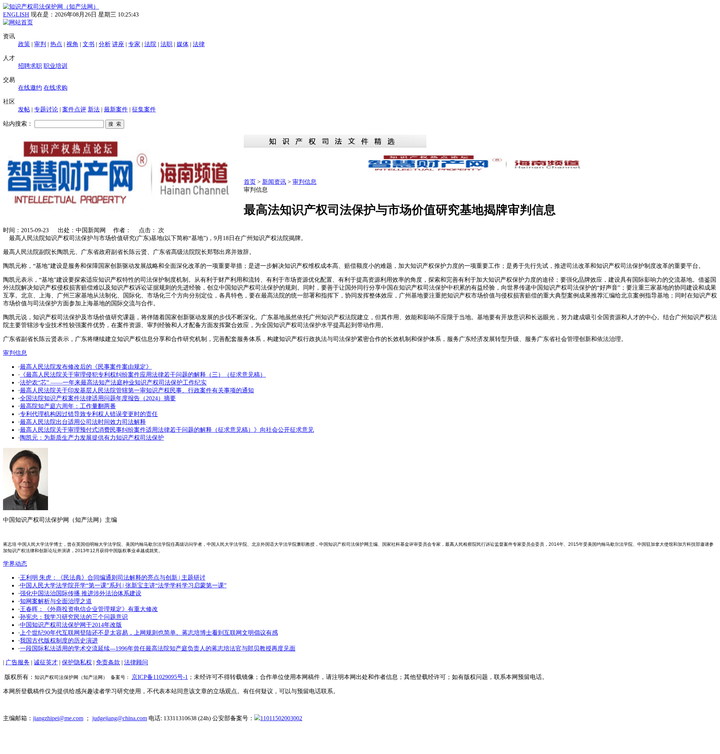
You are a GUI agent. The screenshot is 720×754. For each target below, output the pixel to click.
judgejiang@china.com (119, 718)
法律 (199, 44)
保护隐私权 (77, 662)
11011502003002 (281, 718)
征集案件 (144, 109)
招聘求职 (30, 66)
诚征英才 (46, 662)
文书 (88, 44)
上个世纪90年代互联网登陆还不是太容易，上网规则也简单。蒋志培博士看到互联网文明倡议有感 (149, 632)
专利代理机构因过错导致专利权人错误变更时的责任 (89, 414)
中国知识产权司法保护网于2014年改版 (71, 625)
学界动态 (15, 563)
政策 (24, 44)
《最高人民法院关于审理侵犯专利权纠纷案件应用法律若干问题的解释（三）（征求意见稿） (143, 374)
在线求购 (56, 87)
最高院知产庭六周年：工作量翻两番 (68, 406)
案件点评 (74, 109)
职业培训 (56, 66)
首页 (250, 182)
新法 (94, 109)
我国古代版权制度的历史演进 (59, 640)
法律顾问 (136, 662)
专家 (134, 44)
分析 (105, 44)
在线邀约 (30, 87)
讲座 (118, 44)
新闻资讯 (274, 182)
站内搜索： (18, 123)
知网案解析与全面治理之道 (56, 601)
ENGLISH (16, 14)
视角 (72, 44)
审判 (40, 44)
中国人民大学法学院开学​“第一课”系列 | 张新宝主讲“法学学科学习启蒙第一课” (123, 585)
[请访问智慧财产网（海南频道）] (480, 170)
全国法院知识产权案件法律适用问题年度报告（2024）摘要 (98, 398)
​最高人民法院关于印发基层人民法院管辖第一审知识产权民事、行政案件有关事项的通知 (137, 390)
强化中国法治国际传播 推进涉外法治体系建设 (80, 593)
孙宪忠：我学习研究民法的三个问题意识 (74, 617)
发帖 (24, 109)
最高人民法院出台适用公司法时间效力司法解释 (83, 422)
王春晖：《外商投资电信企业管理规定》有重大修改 (89, 609)
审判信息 (304, 182)
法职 (166, 44)
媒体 (183, 44)
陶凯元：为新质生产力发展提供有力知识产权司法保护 (92, 437)
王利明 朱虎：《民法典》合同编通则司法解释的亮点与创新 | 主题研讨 (113, 577)
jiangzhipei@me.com (58, 718)
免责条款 (108, 662)
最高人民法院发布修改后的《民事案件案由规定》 (86, 366)
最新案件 (116, 109)
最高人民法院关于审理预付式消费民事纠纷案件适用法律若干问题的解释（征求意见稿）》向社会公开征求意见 (167, 430)
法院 (150, 44)
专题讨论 (46, 109)
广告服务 (18, 662)
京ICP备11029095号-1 (160, 677)
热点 (56, 44)
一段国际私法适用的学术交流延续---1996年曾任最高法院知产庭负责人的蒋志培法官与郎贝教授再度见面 (158, 648)
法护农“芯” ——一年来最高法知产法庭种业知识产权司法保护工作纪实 (113, 382)
